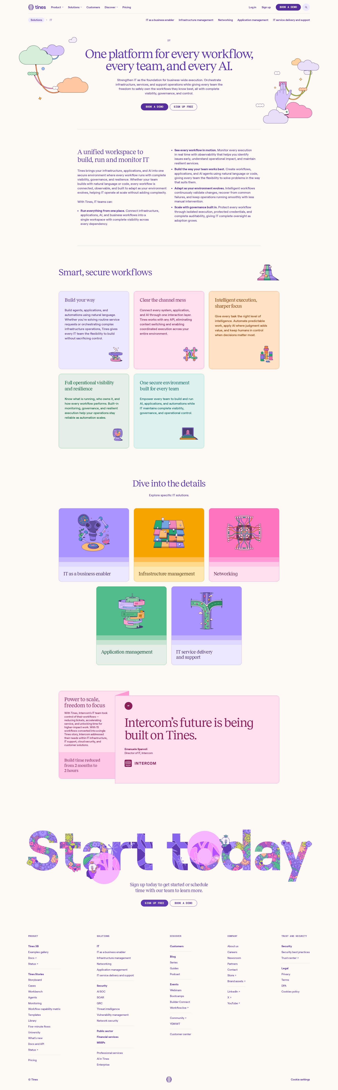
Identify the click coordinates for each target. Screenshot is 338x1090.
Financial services (107, 1036)
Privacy (285, 974)
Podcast (175, 974)
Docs (32, 957)
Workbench (35, 991)
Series (174, 962)
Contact (232, 969)
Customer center (180, 1034)
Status (33, 963)
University (34, 1032)
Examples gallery (38, 952)
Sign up (266, 7)
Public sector (105, 1031)
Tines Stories (36, 974)
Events (174, 984)
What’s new (35, 1038)
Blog (173, 956)
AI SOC (101, 991)
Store (231, 975)
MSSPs (101, 1042)
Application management (252, 19)
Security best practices (295, 952)
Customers (93, 7)
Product (56, 7)
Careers (232, 952)
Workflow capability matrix (44, 1008)
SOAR (100, 997)
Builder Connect (180, 1001)
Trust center (289, 957)
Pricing (126, 7)
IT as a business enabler (160, 19)
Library (32, 1020)
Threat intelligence (108, 1008)
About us (232, 946)
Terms (285, 979)
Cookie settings (300, 1079)
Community (178, 1017)
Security (102, 985)
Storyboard (35, 979)
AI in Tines (103, 1058)
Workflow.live (179, 1007)
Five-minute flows (39, 1026)
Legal (285, 968)
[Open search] (306, 7)
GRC (99, 1003)
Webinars (176, 990)
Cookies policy (290, 991)
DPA (283, 985)
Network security (107, 1020)
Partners (232, 963)
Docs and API (36, 1043)
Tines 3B (33, 946)
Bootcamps (177, 996)
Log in (252, 7)
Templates (34, 1014)
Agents (32, 997)
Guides (174, 968)
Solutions (73, 7)
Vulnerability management (113, 1014)
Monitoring (34, 1003)
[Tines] (37, 7)
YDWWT (175, 1023)
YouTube (233, 1003)
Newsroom (234, 957)
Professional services (110, 1052)
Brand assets (236, 981)
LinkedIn (233, 991)
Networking (225, 19)
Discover (110, 7)
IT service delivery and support (291, 19)
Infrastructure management (196, 19)
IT (51, 19)
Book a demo (288, 7)
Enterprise (103, 1064)
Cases (32, 985)
